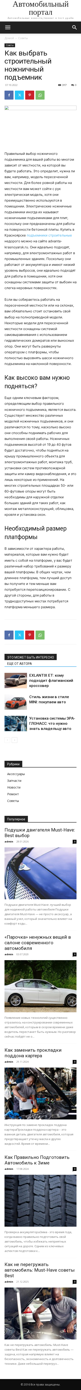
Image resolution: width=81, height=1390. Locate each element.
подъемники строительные (49, 235)
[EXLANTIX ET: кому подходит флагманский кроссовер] (15, 680)
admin (8, 841)
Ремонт (13, 794)
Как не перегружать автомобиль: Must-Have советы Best (39, 1270)
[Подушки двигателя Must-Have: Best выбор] (40, 873)
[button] (7, 27)
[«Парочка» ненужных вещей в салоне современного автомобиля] (40, 986)
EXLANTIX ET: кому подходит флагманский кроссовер (51, 680)
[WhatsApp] (40, 95)
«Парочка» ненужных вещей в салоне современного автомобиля (37, 942)
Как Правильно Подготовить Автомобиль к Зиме (37, 1160)
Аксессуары (16, 774)
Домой (9, 38)
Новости (13, 787)
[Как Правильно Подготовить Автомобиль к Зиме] (40, 1201)
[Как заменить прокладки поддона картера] (40, 1093)
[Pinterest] (29, 95)
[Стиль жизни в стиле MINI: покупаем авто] (15, 702)
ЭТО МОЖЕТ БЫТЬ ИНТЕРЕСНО (30, 657)
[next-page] (14, 740)
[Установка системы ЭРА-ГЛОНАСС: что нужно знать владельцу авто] (15, 723)
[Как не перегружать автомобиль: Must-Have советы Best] (40, 1313)
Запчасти (14, 780)
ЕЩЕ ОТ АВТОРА (19, 663)
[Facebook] (9, 95)
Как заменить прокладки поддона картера (33, 1052)
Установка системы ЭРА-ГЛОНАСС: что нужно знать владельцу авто (52, 723)
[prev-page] (7, 740)
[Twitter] (19, 95)
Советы (23, 38)
